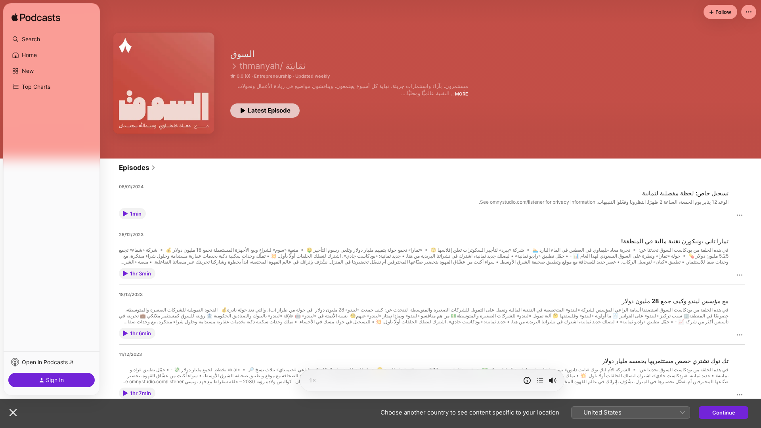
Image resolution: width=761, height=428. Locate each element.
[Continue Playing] (540, 380)
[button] (51, 39)
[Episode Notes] (527, 380)
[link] (137, 167)
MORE (461, 94)
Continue (723, 412)
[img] (35, 18)
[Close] (13, 412)
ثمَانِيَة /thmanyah (272, 66)
